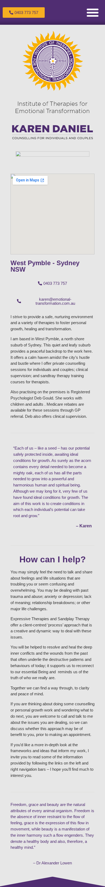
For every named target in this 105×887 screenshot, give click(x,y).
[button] (92, 12)
